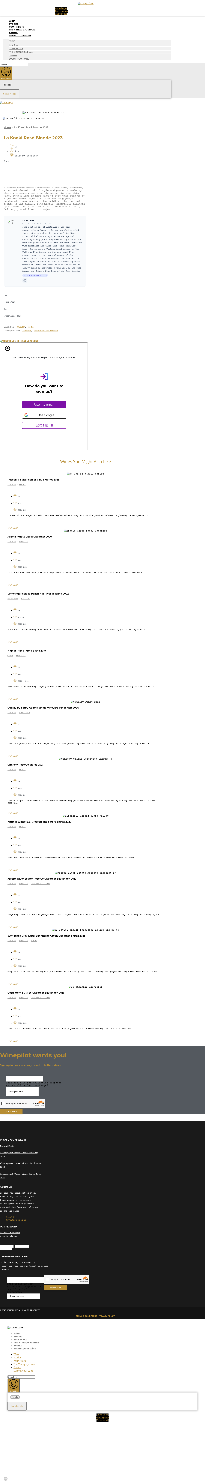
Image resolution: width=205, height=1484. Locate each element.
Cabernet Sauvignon (40, 884)
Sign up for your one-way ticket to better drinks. (30, 1065)
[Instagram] (24, 280)
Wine (12, 21)
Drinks (26, 330)
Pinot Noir (24, 713)
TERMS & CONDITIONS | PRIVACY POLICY (95, 1316)
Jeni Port (29, 220)
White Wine (13, 599)
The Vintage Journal (22, 29)
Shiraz (22, 770)
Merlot (22, 485)
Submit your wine (20, 35)
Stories (13, 24)
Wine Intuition (8, 1236)
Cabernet (23, 542)
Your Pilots (16, 27)
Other (21, 327)
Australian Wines (46, 330)
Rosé (31, 327)
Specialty (21, 656)
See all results (9, 94)
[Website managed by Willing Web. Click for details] (5, 1479)
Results (7, 85)
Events (13, 32)
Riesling (25, 599)
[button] (45, 168)
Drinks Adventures (10, 1233)
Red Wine (12, 485)
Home (7, 127)
